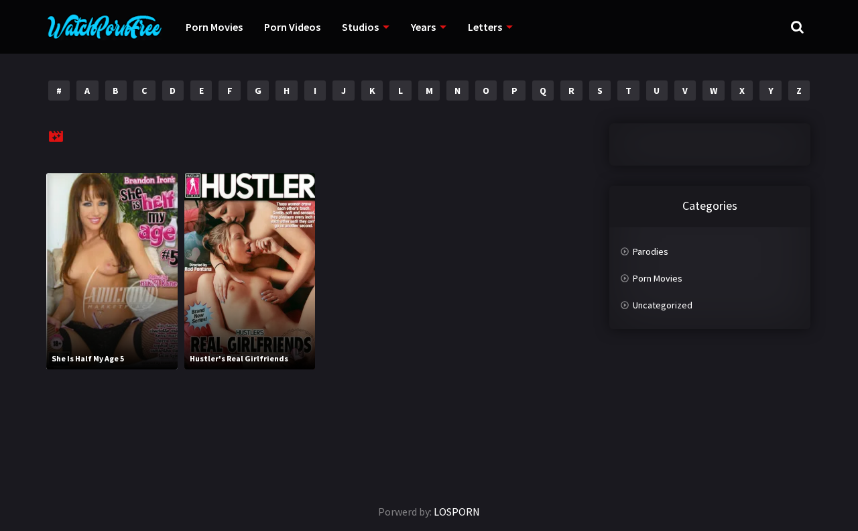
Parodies (650, 251)
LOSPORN (457, 511)
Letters (485, 27)
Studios (360, 27)
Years (423, 27)
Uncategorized (662, 305)
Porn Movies (214, 27)
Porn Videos (292, 27)
